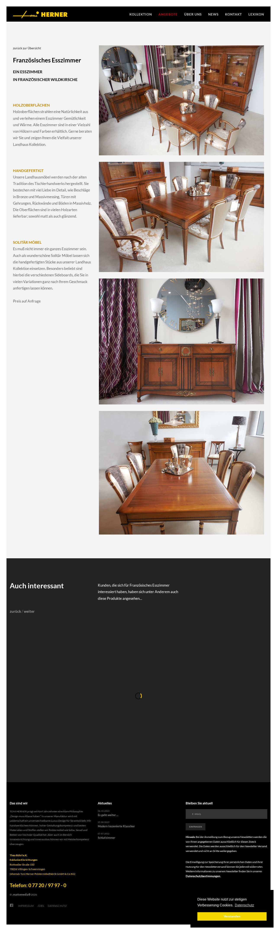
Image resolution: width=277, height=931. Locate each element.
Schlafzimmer (106, 837)
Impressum (26, 905)
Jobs (40, 905)
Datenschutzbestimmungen (203, 876)
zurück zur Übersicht (27, 48)
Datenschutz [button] (244, 905)
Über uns (193, 14)
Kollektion (140, 14)
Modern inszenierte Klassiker (116, 826)
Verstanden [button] (232, 916)
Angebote (168, 14)
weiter (29, 611)
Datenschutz (57, 905)
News (213, 14)
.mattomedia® (21, 894)
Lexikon (256, 14)
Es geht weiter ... (108, 815)
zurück (15, 611)
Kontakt (233, 14)
